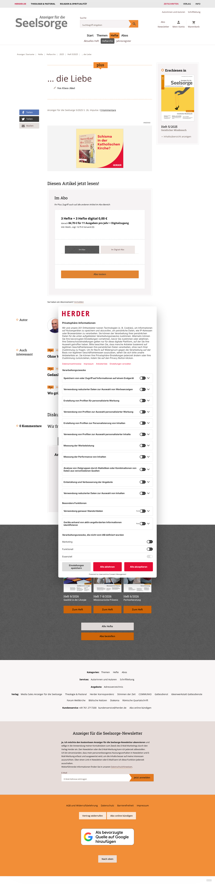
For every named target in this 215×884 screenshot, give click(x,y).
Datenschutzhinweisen (121, 766)
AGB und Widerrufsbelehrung (82, 805)
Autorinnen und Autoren (173, 12)
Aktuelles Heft (91, 40)
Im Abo (82, 249)
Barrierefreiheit (125, 805)
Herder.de (20, 3)
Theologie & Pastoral (43, 3)
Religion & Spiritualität (73, 3)
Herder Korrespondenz (102, 694)
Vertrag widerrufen (92, 815)
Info (197, 3)
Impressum (143, 805)
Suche (83, 17)
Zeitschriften (171, 3)
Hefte (114, 35)
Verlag (187, 3)
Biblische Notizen (98, 700)
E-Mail (64, 772)
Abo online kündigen (140, 707)
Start (90, 35)
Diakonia (114, 700)
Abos (124, 35)
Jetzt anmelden (142, 777)
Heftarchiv (107, 40)
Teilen (29, 112)
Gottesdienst (161, 694)
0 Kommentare (108, 110)
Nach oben (107, 858)
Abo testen (100, 274)
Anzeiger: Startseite (25, 54)
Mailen (30, 125)
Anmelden (79, 302)
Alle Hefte (107, 626)
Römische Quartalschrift (135, 700)
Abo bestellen (107, 636)
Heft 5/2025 (73, 54)
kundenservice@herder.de (112, 707)
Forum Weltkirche (76, 700)
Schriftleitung (194, 12)
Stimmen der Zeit (126, 694)
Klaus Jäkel (68, 88)
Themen (102, 35)
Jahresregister (123, 40)
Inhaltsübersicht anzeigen (177, 136)
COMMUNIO (145, 694)
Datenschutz (107, 805)
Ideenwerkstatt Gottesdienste (186, 694)
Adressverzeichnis (113, 686)
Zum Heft (77, 609)
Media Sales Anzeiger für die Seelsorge (41, 694)
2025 (61, 54)
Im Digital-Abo (117, 249)
